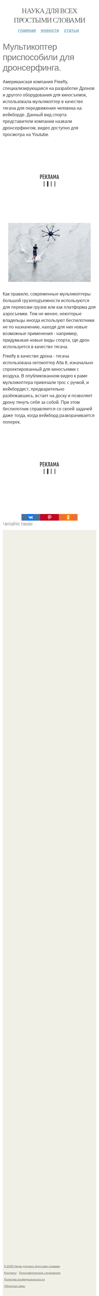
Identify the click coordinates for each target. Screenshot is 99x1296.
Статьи (71, 30)
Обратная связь (14, 1286)
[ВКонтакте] (30, 517)
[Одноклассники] (68, 517)
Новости (50, 30)
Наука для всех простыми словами (49, 15)
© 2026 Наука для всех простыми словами (32, 1266)
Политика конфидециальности (24, 1279)
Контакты (10, 1273)
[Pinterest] (49, 517)
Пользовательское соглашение (40, 1273)
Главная (27, 30)
